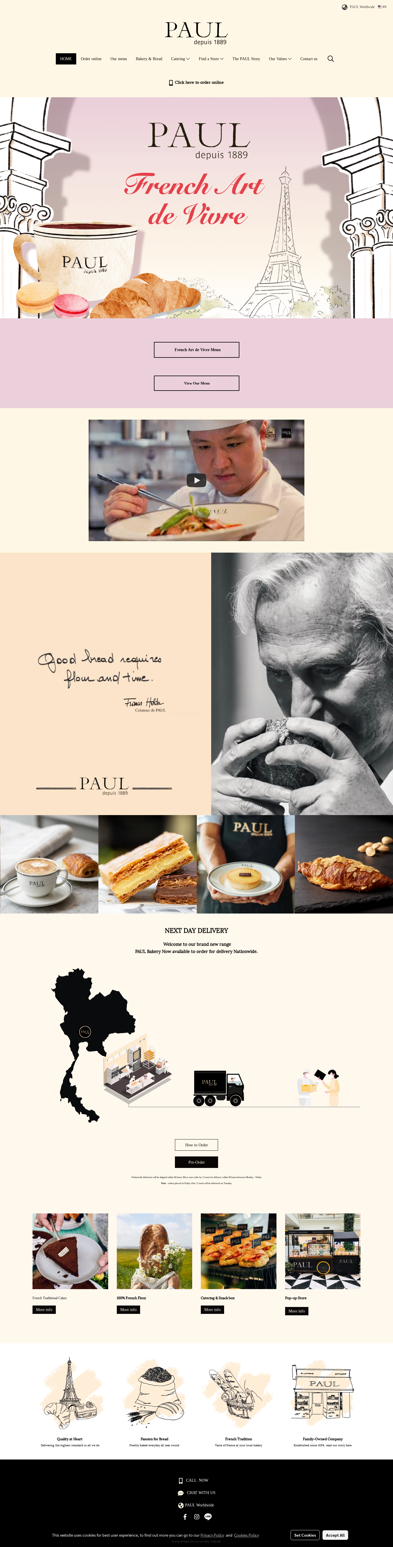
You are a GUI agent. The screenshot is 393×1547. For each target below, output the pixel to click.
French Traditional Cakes (50, 1298)
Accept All (335, 1535)
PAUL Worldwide (362, 7)
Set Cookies (305, 1535)
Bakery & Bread (149, 59)
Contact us (308, 59)
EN (384, 6)
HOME (66, 59)
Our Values (278, 59)
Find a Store (209, 59)
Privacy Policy (212, 1535)
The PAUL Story (246, 59)
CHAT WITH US (201, 1493)
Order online (91, 59)
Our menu (118, 59)
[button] (331, 58)
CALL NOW (197, 1480)
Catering (178, 59)
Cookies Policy (246, 1535)
